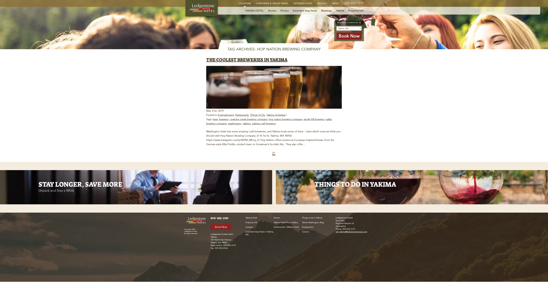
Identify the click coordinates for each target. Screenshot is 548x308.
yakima (246, 123)
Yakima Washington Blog (313, 222)
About (336, 3)
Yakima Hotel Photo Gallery (286, 222)
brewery (223, 119)
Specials (322, 3)
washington (234, 123)
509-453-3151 (354, 3)
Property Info (356, 10)
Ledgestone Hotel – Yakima (202, 8)
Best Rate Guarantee (347, 23)
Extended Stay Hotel (305, 10)
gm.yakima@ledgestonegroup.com (351, 232)
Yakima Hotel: (254, 10)
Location (249, 227)
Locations (244, 3)
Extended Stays (302, 3)
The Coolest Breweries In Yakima (246, 60)
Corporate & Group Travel (272, 3)
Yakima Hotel (251, 218)
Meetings (326, 10)
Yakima (340, 10)
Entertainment (226, 115)
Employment (307, 227)
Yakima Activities (276, 115)
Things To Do (257, 115)
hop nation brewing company (285, 119)
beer (215, 119)
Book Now (221, 227)
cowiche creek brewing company (248, 119)
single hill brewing (314, 119)
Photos (284, 10)
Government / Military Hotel (286, 227)
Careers (305, 232)
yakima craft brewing (264, 123)
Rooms (272, 10)
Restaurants (242, 115)
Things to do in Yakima (312, 218)
